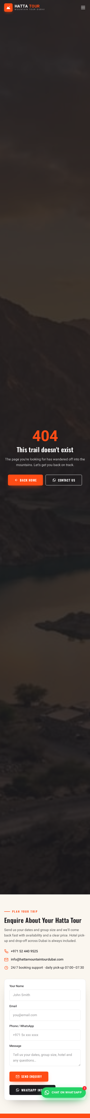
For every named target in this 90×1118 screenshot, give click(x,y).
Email (13, 1006)
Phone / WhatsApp (21, 1026)
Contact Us (66, 480)
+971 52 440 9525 (24, 951)
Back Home (28, 480)
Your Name (16, 986)
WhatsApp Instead (35, 1090)
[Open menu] (83, 7)
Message (15, 1046)
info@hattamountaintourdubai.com (37, 959)
